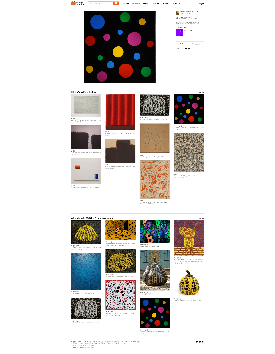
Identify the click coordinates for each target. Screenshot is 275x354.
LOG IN (201, 3)
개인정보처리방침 (98, 342)
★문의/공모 (166, 3)
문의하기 (116, 342)
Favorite (197, 44)
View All (201, 92)
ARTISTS (126, 3)
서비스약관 (108, 342)
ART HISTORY (155, 3)
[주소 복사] (189, 49)
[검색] (116, 3)
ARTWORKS (136, 3)
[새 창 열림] (183, 49)
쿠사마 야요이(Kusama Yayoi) (189, 11)
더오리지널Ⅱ (188, 30)
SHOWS (145, 3)
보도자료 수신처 (136, 342)
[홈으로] (78, 2)
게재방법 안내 (176, 3)
